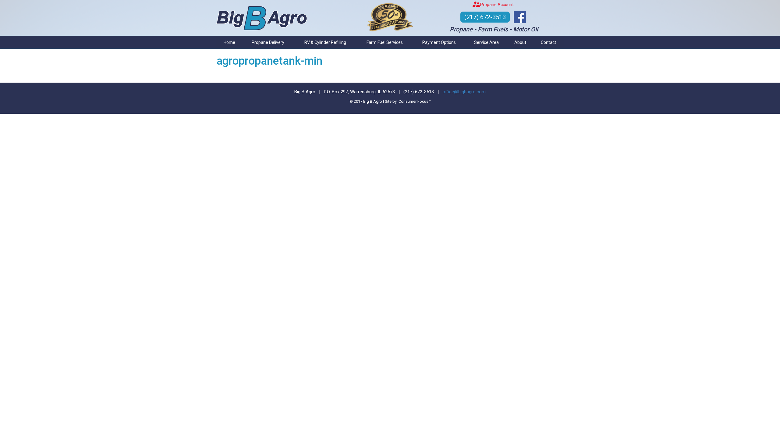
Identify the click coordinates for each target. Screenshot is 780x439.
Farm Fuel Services (385, 42)
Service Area (486, 42)
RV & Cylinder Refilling (325, 42)
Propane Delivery (268, 42)
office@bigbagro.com (464, 92)
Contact (548, 42)
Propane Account (497, 4)
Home (229, 42)
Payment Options (439, 42)
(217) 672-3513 (485, 17)
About (520, 42)
